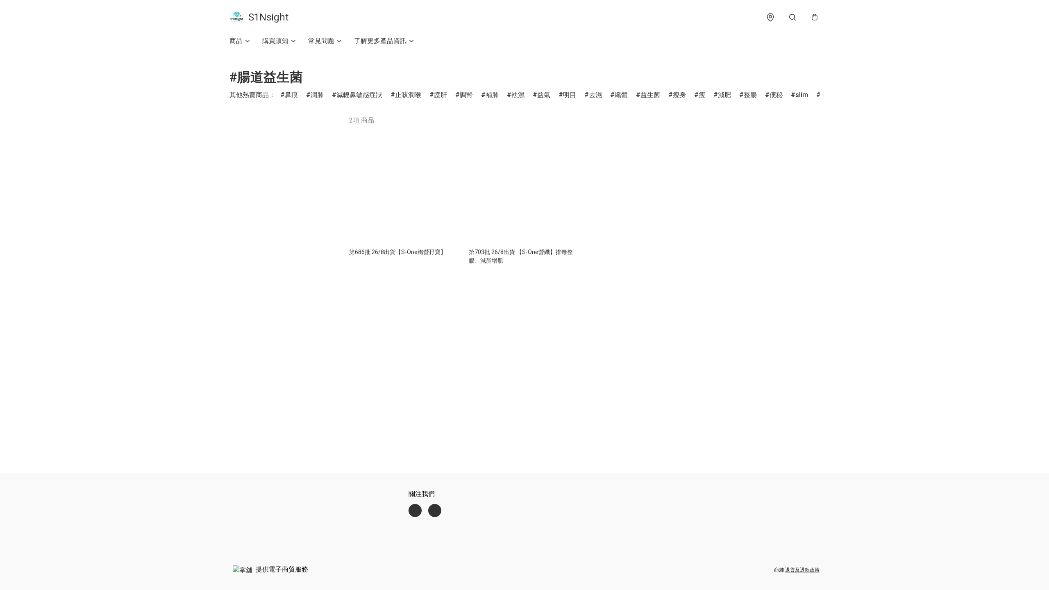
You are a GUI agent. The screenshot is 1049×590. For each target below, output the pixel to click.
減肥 (724, 95)
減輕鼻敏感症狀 (359, 95)
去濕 (595, 95)
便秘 (776, 95)
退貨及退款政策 (802, 570)
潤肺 (317, 95)
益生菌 (650, 95)
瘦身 (679, 95)
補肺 (492, 95)
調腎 (466, 95)
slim (801, 95)
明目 (569, 95)
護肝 (440, 95)
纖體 (621, 95)
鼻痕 (291, 95)
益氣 (543, 95)
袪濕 (517, 95)
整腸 (750, 95)
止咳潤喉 (408, 95)
